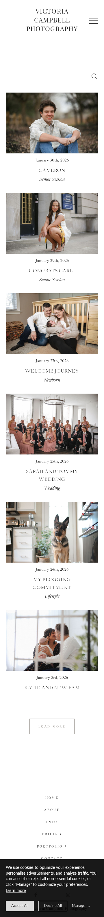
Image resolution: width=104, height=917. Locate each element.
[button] (93, 21)
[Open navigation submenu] (65, 846)
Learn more (16, 891)
